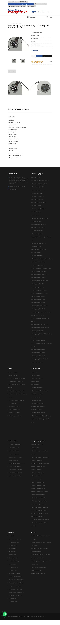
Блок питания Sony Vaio (38, 485)
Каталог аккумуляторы (15, 444)
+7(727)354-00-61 (14, 1)
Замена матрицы (36, 221)
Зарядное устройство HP (38, 504)
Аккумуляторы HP (13, 460)
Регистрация (32, 6)
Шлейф (11, 150)
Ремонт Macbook (36, 205)
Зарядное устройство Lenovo (40, 507)
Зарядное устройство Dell (39, 516)
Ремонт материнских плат (39, 249)
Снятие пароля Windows (15, 416)
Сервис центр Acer (37, 387)
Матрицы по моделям (14, 122)
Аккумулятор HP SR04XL (38, 349)
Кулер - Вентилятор (14, 139)
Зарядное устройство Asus (39, 501)
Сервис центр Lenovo (38, 403)
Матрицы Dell (12, 554)
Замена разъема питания (39, 243)
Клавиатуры (12, 132)
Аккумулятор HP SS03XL (38, 265)
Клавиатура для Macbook (15, 595)
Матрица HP (12, 551)
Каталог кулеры (13, 601)
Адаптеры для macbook (38, 494)
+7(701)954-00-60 (22, 1)
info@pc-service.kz (15, 6)
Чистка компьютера (14, 412)
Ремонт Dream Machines (38, 208)
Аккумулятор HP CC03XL (38, 299)
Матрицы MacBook (14, 542)
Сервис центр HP (36, 397)
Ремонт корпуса (36, 252)
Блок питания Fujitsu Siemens (40, 491)
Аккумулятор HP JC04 (37, 330)
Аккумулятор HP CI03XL (38, 340)
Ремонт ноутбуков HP (38, 193)
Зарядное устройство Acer (39, 497)
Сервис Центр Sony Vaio (38, 406)
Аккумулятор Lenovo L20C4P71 (40, 359)
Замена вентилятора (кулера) (40, 218)
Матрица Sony (13, 564)
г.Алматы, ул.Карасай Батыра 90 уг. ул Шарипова (21, 4)
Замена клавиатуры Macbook (17, 391)
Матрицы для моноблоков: (15, 157)
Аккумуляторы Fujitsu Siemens (17, 463)
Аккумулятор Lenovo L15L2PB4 (40, 280)
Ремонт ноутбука (36, 177)
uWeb (32, 616)
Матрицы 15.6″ (13, 570)
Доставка (34, 372)
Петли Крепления (13, 141)
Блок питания (12, 125)
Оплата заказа (36, 375)
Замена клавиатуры (37, 234)
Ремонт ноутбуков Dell (38, 196)
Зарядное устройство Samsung (40, 519)
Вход (24, 6)
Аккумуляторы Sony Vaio (15, 472)
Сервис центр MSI (37, 409)
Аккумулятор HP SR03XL (38, 352)
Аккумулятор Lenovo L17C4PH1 (40, 274)
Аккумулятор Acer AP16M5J (39, 271)
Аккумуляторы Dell (14, 454)
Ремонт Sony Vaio (36, 212)
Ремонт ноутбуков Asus (38, 190)
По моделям (35, 447)
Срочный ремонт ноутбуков (39, 183)
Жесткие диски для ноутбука (16, 579)
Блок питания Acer (37, 460)
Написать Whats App (41, 4)
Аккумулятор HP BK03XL (38, 302)
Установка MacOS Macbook (16, 381)
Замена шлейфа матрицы (39, 227)
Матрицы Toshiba (13, 567)
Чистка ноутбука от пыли (39, 224)
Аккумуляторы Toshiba (15, 476)
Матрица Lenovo (13, 558)
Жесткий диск (12, 143)
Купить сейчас (47, 56)
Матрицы (11, 120)
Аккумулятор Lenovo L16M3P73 (40, 327)
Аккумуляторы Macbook (15, 457)
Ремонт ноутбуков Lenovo (39, 202)
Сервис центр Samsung (38, 412)
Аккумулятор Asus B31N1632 (40, 305)
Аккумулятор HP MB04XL (38, 355)
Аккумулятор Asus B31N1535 (40, 293)
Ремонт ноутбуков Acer (38, 187)
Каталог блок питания (38, 444)
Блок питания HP (36, 476)
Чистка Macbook (13, 375)
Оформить (44, 12)
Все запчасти (35, 384)
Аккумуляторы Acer (14, 447)
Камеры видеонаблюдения (15, 153)
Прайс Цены (35, 215)
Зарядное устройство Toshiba (40, 513)
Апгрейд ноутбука (37, 570)
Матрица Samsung (14, 561)
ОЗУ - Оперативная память (15, 155)
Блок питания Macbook (38, 466)
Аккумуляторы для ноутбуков (16, 592)
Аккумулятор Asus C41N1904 (40, 324)
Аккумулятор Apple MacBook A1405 (41, 268)
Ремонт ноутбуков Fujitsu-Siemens (41, 416)
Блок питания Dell (37, 479)
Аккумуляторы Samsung (15, 469)
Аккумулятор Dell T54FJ (38, 284)
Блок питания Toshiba (38, 472)
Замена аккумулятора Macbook (17, 378)
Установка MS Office (14, 403)
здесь (44, 616)
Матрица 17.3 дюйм (14, 573)
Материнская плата (14, 134)
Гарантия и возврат (37, 378)
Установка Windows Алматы (16, 400)
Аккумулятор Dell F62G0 (38, 309)
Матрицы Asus (13, 545)
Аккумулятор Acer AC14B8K (39, 290)
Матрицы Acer (13, 548)
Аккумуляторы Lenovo (14, 466)
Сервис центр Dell (37, 400)
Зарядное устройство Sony (39, 510)
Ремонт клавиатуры (37, 255)
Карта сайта (35, 381)
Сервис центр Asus (37, 394)
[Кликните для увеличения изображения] (18, 43)
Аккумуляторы (13, 129)
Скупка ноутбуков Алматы (39, 567)
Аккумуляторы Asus (14, 451)
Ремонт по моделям (14, 146)
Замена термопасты (37, 230)
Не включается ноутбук (38, 573)
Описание (11, 71)
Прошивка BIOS (36, 246)
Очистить (50, 12)
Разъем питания (13, 148)
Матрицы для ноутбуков (15, 589)
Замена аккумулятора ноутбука (40, 180)
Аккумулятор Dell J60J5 (38, 287)
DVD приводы (12, 136)
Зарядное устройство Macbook (40, 457)
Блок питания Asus (37, 469)
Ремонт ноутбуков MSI (38, 199)
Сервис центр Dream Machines (40, 391)
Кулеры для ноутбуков (15, 586)
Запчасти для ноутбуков (15, 576)
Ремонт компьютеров (14, 409)
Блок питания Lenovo (38, 482)
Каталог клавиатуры (14, 598)
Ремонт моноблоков (14, 406)
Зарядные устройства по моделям (17, 127)
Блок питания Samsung (38, 488)
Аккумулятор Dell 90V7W (38, 277)
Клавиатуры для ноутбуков (16, 583)
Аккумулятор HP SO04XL (38, 296)
